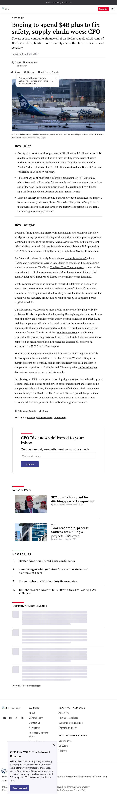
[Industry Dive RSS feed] (22, 718)
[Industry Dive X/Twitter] (16, 718)
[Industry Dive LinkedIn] (4, 718)
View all (16, 685)
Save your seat (19, 788)
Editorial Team (36, 717)
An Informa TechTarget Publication (58, 3)
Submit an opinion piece (70, 722)
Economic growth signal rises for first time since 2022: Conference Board (53, 571)
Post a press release (32, 685)
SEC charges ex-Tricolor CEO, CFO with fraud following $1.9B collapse (57, 591)
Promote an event (67, 727)
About (32, 712)
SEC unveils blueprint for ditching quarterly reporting (72, 499)
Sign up (30, 464)
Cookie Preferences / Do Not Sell (68, 790)
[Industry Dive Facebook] (10, 718)
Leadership (60, 417)
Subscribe (103, 9)
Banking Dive (65, 740)
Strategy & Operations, (40, 417)
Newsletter (34, 727)
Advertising (63, 712)
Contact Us (34, 722)
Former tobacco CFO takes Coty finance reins (48, 581)
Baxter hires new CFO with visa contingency (47, 561)
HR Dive (62, 750)
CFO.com (63, 745)
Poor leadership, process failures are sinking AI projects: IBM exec (69, 532)
